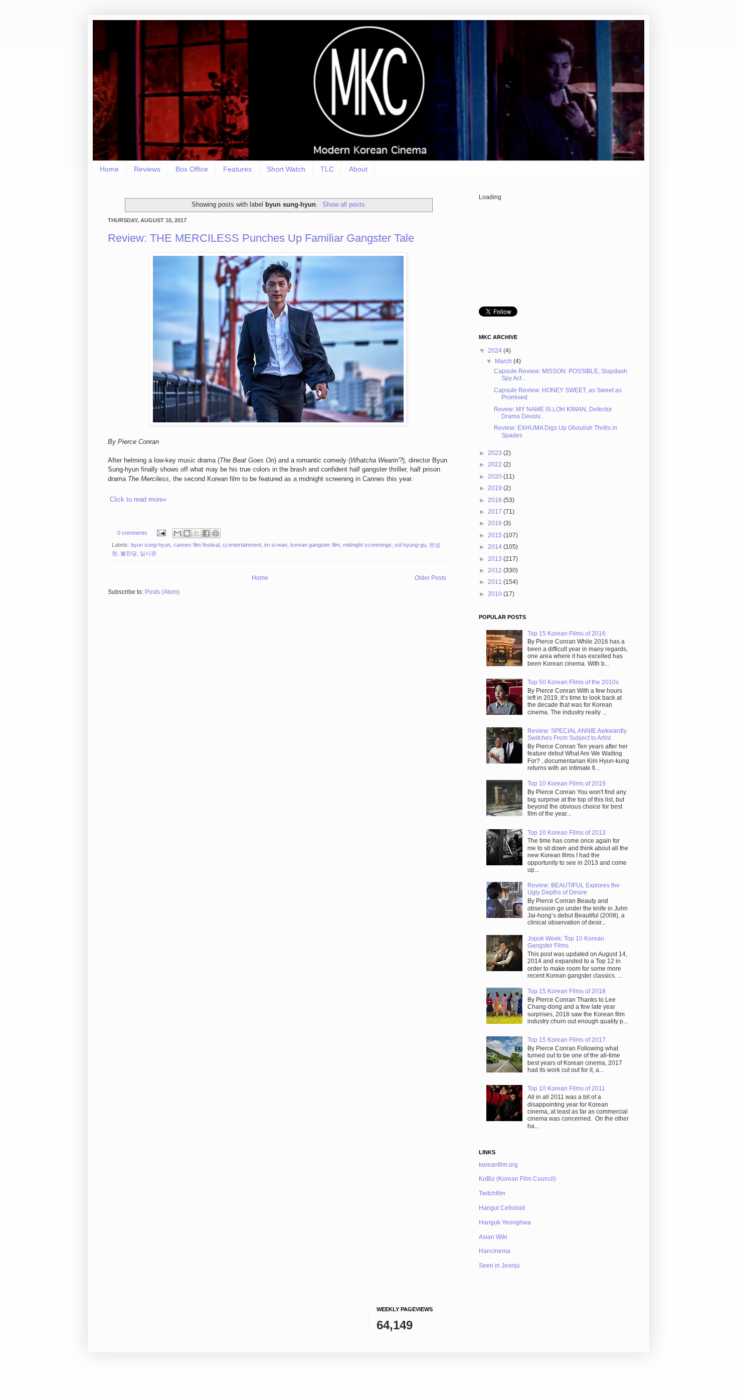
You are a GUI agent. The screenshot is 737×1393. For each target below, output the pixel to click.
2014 (495, 546)
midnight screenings (367, 545)
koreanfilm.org (498, 1164)
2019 (495, 488)
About (358, 169)
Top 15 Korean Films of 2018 (566, 991)
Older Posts (430, 577)
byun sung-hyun (150, 545)
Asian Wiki (493, 1237)
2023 (495, 452)
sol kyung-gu (410, 545)
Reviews (147, 169)
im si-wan (275, 545)
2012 (495, 570)
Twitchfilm (492, 1193)
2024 (495, 350)
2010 (495, 593)
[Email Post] (160, 533)
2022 (495, 464)
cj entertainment (242, 545)
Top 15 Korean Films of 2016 (566, 633)
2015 (495, 535)
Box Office (191, 169)
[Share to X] (197, 533)
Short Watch (286, 169)
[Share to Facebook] (206, 533)
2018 (495, 500)
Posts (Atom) (162, 591)
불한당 (128, 553)
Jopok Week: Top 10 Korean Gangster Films (565, 942)
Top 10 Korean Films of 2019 (566, 783)
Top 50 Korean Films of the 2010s (573, 682)
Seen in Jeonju (499, 1265)
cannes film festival (196, 545)
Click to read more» (138, 499)
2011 (495, 581)
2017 (495, 511)
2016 (495, 523)
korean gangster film (315, 545)
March (504, 361)
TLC (327, 169)
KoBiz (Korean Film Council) (517, 1178)
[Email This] (177, 533)
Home (109, 169)
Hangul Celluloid (502, 1207)
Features (237, 169)
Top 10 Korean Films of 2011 (566, 1088)
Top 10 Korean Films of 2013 (566, 832)
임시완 (148, 553)
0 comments (132, 533)
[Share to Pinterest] (216, 533)
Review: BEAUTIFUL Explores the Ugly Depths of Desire (573, 889)
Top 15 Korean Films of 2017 (566, 1039)
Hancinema (494, 1251)
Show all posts (343, 204)
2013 (495, 558)
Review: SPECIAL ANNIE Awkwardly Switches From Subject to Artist (577, 734)
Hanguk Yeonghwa (505, 1222)
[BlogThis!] (187, 533)
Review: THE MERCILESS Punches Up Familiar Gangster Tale (261, 238)
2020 (495, 476)
